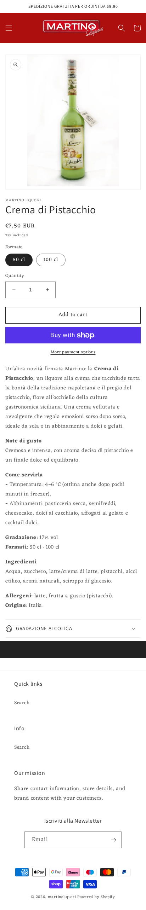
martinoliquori (62, 896)
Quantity (14, 275)
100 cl (51, 259)
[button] (9, 28)
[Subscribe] (113, 839)
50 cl (19, 259)
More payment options (73, 352)
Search (22, 703)
